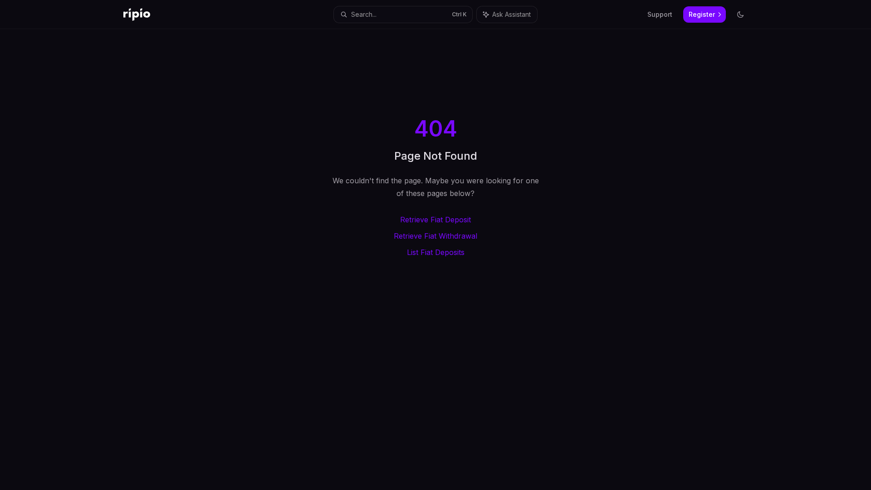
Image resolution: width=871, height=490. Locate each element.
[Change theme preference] (740, 14)
